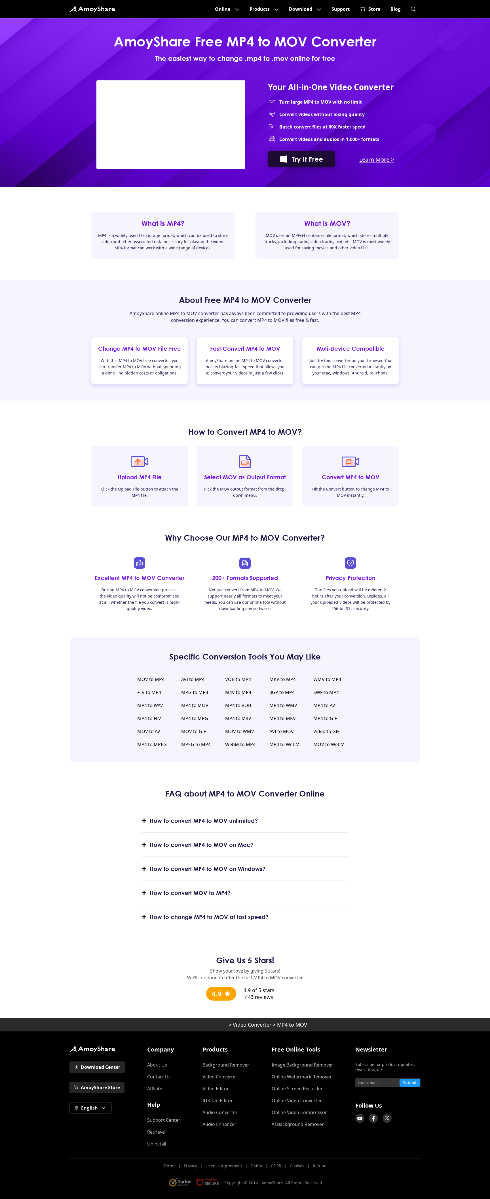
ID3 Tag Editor (217, 1100)
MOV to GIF (193, 731)
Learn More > (376, 159)
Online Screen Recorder (297, 1088)
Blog (395, 9)
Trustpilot (352, 1094)
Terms (169, 1165)
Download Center (100, 1067)
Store (374, 9)
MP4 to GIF (325, 718)
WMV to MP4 (327, 679)
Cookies (297, 1165)
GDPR (276, 1165)
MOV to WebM (329, 744)
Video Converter (252, 1024)
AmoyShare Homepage (92, 9)
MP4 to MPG (194, 718)
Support (340, 9)
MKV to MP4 (282, 679)
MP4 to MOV (194, 705)
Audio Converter (220, 1112)
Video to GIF (326, 731)
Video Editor (215, 1088)
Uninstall (156, 1144)
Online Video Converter (297, 1100)
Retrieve (156, 1132)
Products (260, 9)
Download (300, 9)
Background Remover (225, 1065)
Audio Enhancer (219, 1124)
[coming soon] (359, 1118)
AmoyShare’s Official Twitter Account (387, 1118)
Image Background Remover (302, 1065)
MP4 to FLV (149, 718)
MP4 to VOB (238, 705)
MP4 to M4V (238, 718)
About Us (157, 1065)
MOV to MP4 (150, 679)
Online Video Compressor (299, 1112)
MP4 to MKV (282, 718)
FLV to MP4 (149, 692)
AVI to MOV (281, 731)
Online (222, 9)
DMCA (256, 1165)
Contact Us (159, 1077)
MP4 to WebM (284, 744)
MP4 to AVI (325, 705)
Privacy (190, 1165)
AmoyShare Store (100, 1087)
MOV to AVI (149, 731)
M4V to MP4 (238, 692)
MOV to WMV (239, 731)
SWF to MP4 (326, 692)
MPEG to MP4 (196, 744)
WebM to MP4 (240, 744)
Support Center (163, 1120)
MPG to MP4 (194, 692)
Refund (320, 1165)
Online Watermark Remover (302, 1077)
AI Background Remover (298, 1124)
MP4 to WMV (283, 705)
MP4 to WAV (150, 705)
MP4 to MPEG (152, 744)
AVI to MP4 (192, 679)
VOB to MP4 (238, 679)
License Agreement (224, 1165)
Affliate (154, 1088)
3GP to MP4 (282, 692)
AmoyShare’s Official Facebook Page (373, 1118)
